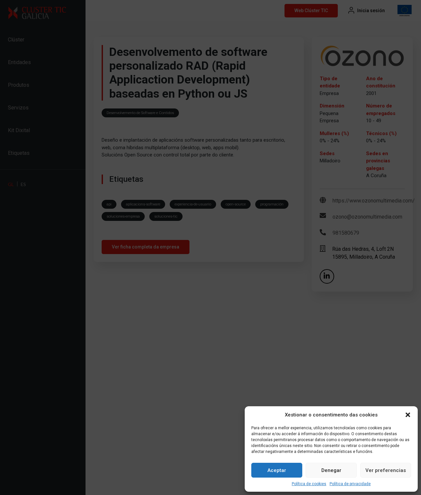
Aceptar (276, 470)
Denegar (331, 470)
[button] (408, 415)
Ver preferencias (385, 470)
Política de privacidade (350, 484)
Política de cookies (309, 484)
